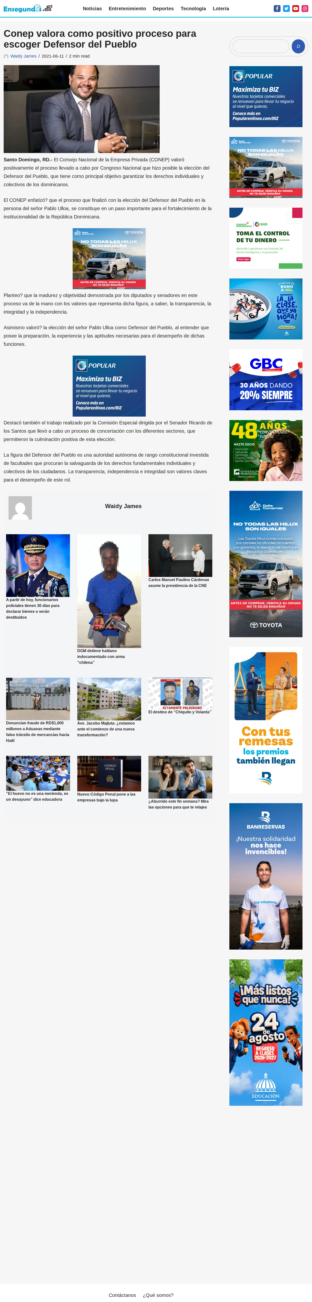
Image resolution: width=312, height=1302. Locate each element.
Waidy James (23, 56)
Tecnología (193, 8)
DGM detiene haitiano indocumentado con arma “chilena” (101, 657)
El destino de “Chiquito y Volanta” (179, 712)
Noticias (92, 8)
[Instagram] (305, 8)
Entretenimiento (127, 8)
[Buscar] (298, 46)
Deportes (163, 8)
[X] (286, 8)
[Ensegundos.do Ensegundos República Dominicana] (28, 8)
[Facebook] (277, 8)
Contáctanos (122, 1295)
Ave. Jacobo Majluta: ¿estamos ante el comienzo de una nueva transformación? (106, 729)
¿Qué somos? (158, 1295)
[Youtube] (295, 8)
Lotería (221, 8)
